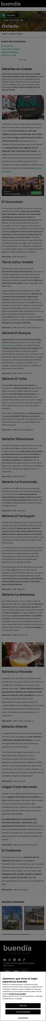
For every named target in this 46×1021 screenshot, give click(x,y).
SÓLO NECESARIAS (23, 1012)
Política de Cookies (17, 994)
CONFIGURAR (23, 1018)
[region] (23, 996)
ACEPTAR (23, 1005)
